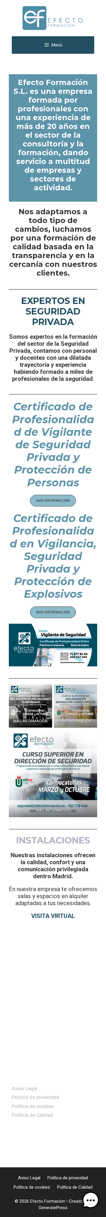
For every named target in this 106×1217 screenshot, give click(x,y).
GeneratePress (53, 1207)
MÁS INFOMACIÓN (76, 721)
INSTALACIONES (53, 840)
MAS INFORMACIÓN (53, 810)
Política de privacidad (35, 1097)
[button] (53, 500)
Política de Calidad (32, 1115)
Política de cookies (33, 1106)
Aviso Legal (24, 1088)
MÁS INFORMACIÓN (30, 721)
